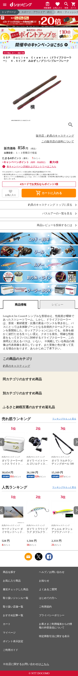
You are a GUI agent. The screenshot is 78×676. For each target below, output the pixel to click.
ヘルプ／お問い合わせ (51, 572)
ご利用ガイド (10, 650)
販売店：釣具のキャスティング (55, 135)
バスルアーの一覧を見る (57, 213)
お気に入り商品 (12, 580)
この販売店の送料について (57, 141)
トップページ (9, 12)
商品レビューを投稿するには (54, 225)
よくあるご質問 (48, 589)
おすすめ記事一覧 (13, 615)
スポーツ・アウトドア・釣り (36, 12)
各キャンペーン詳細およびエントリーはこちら (31, 166)
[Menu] (4, 4)
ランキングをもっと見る (64, 418)
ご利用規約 (45, 606)
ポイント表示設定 (13, 641)
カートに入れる (49, 193)
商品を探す (9, 572)
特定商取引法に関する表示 (54, 636)
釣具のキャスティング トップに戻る (50, 205)
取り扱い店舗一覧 (13, 606)
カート (7, 624)
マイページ (9, 632)
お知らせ (44, 580)
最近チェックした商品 (15, 589)
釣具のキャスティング (16, 365)
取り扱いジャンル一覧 (15, 598)
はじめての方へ (48, 598)
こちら (45, 664)
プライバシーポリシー (51, 615)
